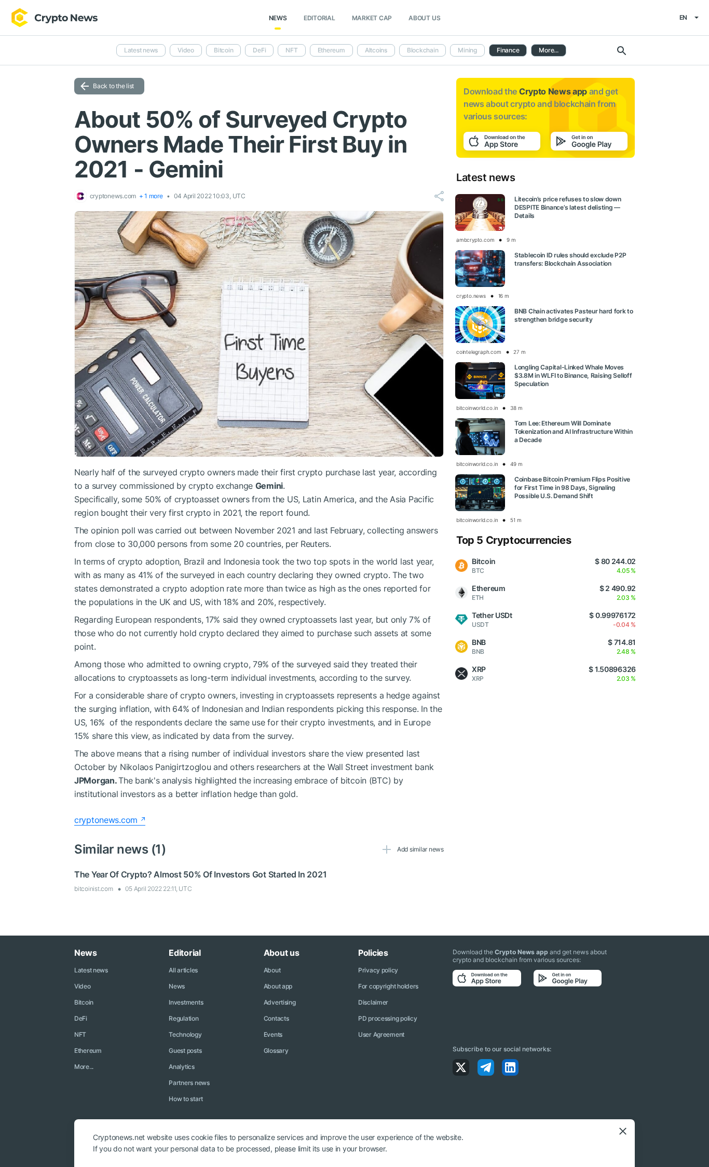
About (272, 970)
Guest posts (185, 1050)
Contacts (276, 1018)
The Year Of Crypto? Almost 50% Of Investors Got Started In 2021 (200, 874)
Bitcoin (223, 50)
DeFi (259, 50)
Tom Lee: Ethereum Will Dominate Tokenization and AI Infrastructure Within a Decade (573, 431)
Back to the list (113, 86)
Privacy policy (378, 970)
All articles (183, 970)
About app (278, 986)
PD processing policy (387, 1018)
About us (424, 18)
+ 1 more (151, 196)
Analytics (181, 1066)
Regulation (183, 1018)
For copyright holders (388, 986)
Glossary (276, 1050)
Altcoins (376, 50)
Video (186, 50)
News (278, 18)
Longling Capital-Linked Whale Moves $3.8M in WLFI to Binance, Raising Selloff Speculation (573, 375)
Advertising (280, 1002)
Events (273, 1034)
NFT (291, 50)
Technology (185, 1034)
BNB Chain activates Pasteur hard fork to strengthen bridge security (573, 315)
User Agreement (381, 1034)
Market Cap (372, 18)
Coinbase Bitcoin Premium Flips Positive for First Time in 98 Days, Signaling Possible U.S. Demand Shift (572, 487)
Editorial (319, 18)
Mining (467, 50)
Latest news (141, 50)
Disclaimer (373, 1002)
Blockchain (423, 50)
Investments (186, 1002)
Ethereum (331, 50)
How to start (186, 1099)
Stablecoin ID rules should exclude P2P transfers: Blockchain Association (570, 259)
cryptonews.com (106, 820)
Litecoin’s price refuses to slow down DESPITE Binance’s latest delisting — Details (567, 207)
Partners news (189, 1083)
